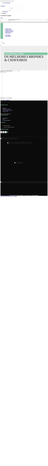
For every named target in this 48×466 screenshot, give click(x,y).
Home (4, 23)
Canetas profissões (6, 25)
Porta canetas (5, 33)
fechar (1, 17)
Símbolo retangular (8, 31)
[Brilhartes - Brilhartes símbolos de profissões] (2, 6)
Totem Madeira (8, 36)
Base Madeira (7, 35)
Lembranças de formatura (8, 38)
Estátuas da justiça (6, 37)
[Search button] (10, 10)
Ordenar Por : (3, 70)
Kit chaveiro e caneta (7, 26)
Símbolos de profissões (7, 27)
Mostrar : (2, 71)
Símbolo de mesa (8, 29)
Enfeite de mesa (8, 28)
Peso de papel (7, 32)
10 (6, 99)
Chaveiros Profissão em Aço (8, 24)
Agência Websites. (35, 195)
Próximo (8, 99)
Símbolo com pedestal (9, 30)
